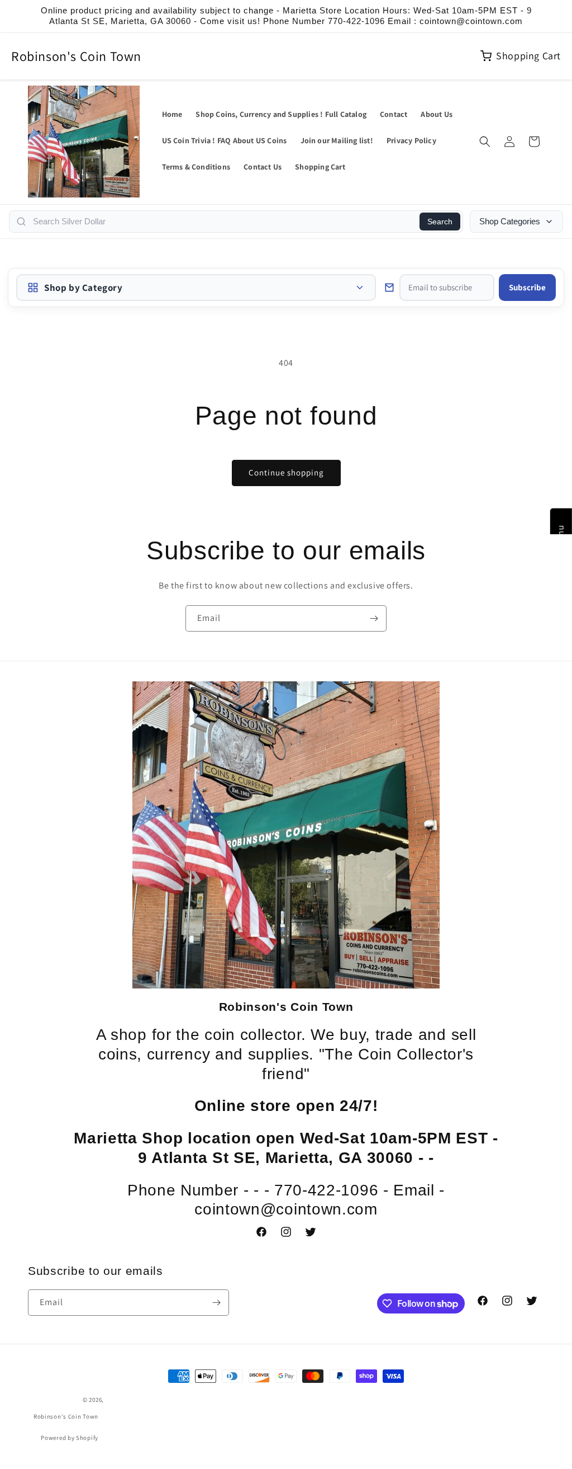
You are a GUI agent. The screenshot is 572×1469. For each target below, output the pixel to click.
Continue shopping (286, 472)
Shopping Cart (528, 55)
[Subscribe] (373, 618)
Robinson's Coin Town (76, 56)
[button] (485, 141)
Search (439, 221)
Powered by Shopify (69, 1438)
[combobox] (223, 221)
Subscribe (527, 287)
